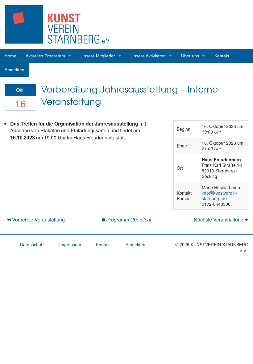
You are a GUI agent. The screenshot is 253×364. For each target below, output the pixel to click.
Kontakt (221, 55)
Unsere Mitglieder (98, 55)
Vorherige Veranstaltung (38, 219)
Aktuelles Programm (45, 55)
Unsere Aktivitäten (148, 55)
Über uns (190, 55)
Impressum (70, 244)
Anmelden (14, 69)
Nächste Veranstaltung (219, 219)
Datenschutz (32, 244)
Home (10, 55)
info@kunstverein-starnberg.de (219, 195)
